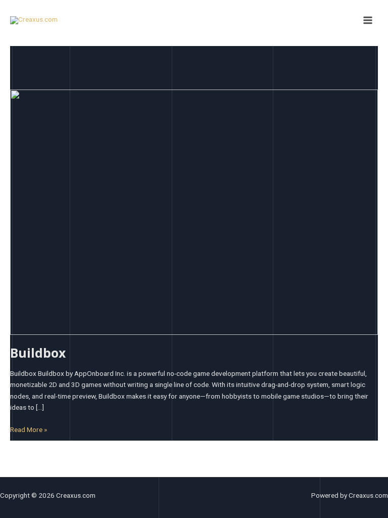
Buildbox (38, 352)
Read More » (28, 429)
